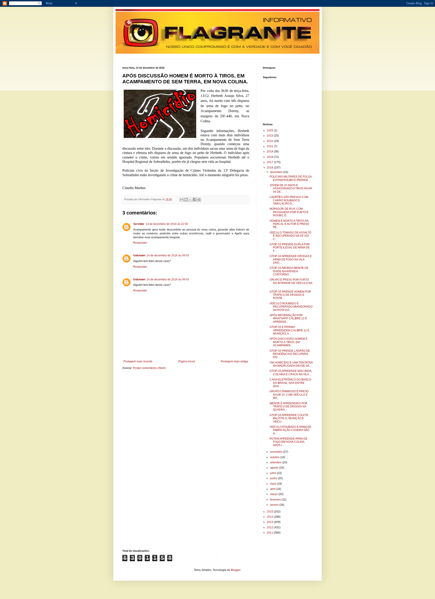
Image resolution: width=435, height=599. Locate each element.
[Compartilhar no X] (190, 199)
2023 (270, 135)
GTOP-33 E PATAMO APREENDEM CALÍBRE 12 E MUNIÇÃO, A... (289, 330)
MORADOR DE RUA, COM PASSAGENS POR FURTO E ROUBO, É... (289, 212)
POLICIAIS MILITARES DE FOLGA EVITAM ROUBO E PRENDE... (291, 178)
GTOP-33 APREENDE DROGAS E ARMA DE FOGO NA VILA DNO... (291, 259)
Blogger (235, 570)
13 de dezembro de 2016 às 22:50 (167, 224)
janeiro (274, 504)
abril (273, 489)
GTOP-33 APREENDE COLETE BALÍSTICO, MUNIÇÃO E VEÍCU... (289, 418)
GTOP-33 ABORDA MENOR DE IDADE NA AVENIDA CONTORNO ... (289, 271)
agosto (274, 467)
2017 (270, 162)
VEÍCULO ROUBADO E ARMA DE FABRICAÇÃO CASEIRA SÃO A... (290, 430)
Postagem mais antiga (234, 361)
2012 (270, 527)
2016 (270, 167)
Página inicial (186, 361)
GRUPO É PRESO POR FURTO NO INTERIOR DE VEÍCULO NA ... (291, 283)
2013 (270, 522)
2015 (270, 511)
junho (274, 478)
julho (273, 473)
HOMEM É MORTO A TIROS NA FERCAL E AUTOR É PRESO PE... (289, 224)
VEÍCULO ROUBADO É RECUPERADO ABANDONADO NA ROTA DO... (291, 307)
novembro (276, 451)
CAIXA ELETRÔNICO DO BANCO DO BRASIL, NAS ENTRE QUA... (290, 383)
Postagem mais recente (137, 361)
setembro (276, 462)
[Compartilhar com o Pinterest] (199, 199)
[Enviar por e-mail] (181, 199)
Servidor (138, 224)
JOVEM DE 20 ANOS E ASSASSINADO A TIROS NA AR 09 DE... (291, 188)
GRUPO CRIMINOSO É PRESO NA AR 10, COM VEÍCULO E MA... (289, 394)
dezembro (276, 172)
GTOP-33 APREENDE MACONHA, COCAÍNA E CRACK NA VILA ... (291, 372)
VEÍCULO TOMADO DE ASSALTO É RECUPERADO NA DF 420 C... (290, 236)
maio (273, 483)
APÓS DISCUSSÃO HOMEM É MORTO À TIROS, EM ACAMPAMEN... (288, 342)
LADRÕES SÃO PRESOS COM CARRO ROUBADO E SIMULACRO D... (289, 200)
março (274, 494)
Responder (140, 242)
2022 (270, 141)
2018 (270, 157)
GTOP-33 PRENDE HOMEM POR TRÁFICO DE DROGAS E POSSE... (290, 295)
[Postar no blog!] (186, 199)
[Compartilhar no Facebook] (194, 199)
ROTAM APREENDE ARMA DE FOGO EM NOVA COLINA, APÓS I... (288, 442)
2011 (270, 532)
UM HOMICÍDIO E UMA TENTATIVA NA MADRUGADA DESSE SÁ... (291, 364)
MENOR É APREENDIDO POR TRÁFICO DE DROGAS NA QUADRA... (288, 406)
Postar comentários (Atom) (149, 368)
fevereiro (276, 499)
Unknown (139, 255)
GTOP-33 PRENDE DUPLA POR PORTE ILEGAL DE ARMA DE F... (290, 248)
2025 (270, 130)
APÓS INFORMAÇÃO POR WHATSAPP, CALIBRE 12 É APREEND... (288, 318)
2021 (270, 146)
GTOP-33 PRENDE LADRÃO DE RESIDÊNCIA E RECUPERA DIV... (290, 354)
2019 (270, 151)
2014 (270, 516)
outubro (275, 457)
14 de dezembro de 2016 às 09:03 (168, 255)
